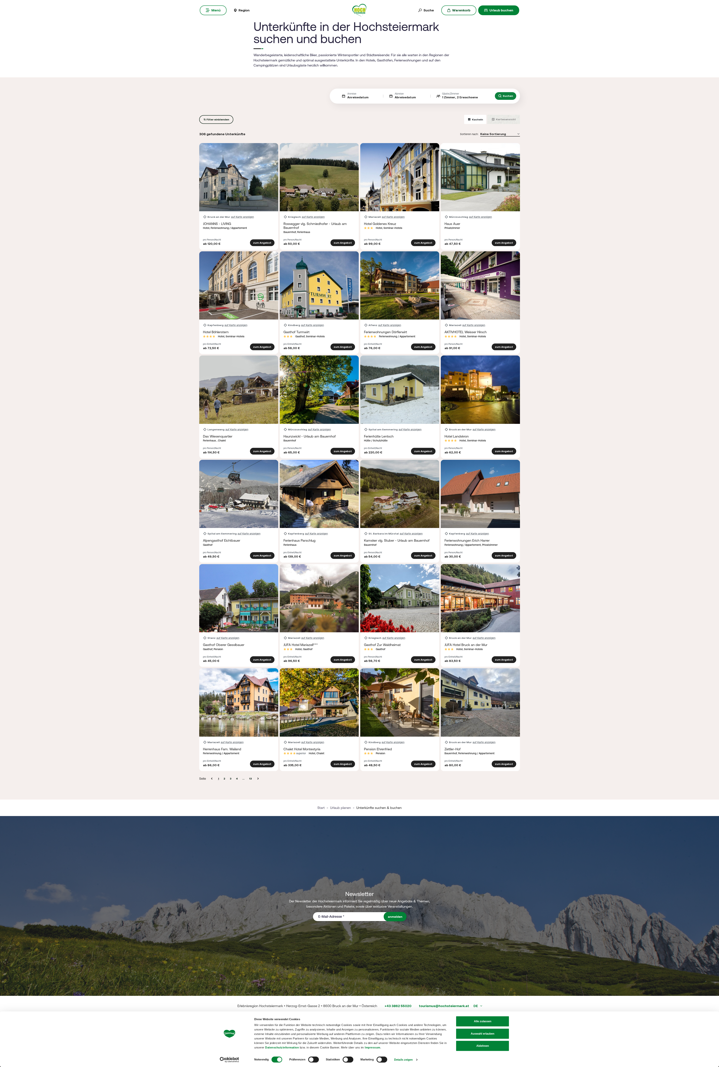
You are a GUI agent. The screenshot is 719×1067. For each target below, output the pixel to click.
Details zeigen (403, 1059)
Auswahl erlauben (482, 1033)
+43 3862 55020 (398, 1006)
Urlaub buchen (501, 10)
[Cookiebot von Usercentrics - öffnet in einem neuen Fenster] (229, 1060)
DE (476, 1006)
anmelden (395, 916)
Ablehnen (482, 1045)
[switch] (313, 1060)
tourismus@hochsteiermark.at (444, 1006)
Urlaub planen (340, 808)
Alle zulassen (482, 1021)
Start (321, 808)
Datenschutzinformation (282, 1047)
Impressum (372, 1047)
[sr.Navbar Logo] (359, 10)
